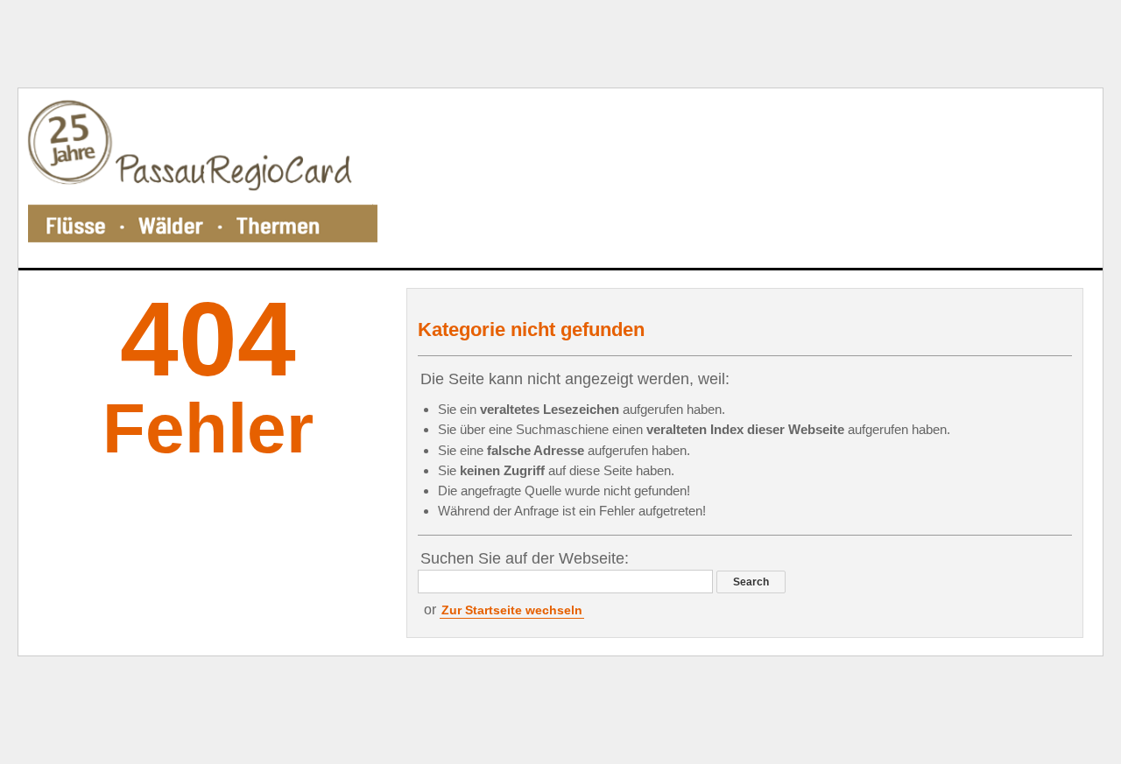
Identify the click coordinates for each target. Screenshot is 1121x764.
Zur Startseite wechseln (511, 610)
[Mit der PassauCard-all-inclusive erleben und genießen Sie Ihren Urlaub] (202, 178)
